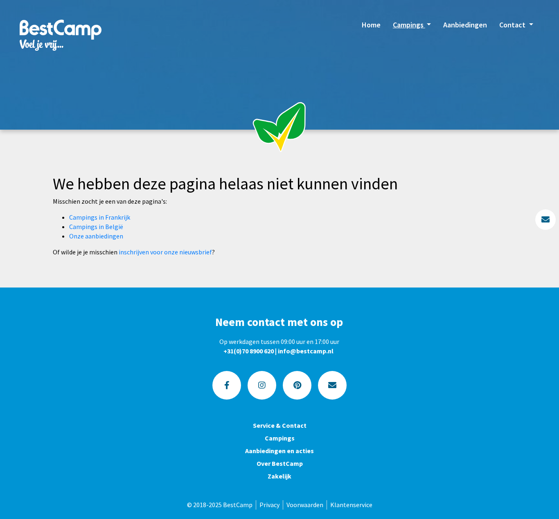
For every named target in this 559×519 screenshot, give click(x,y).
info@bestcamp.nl (306, 351)
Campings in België (96, 226)
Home (371, 24)
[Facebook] (226, 385)
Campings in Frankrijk (99, 217)
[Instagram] (262, 385)
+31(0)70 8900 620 (248, 351)
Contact (513, 24)
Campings (409, 24)
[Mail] (332, 385)
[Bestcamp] (60, 35)
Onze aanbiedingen (96, 236)
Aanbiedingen (465, 24)
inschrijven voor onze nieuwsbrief (165, 252)
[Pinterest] (297, 385)
